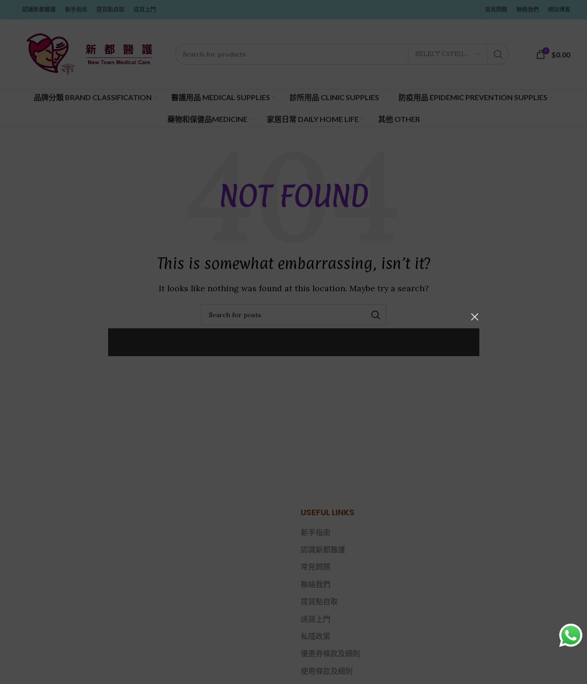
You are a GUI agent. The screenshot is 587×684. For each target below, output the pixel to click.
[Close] (474, 316)
